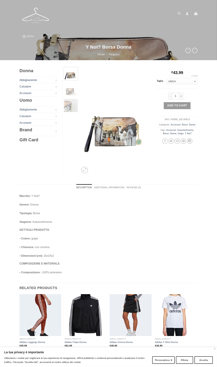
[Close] (214, 349)
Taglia (160, 81)
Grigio (180, 133)
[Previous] (86, 120)
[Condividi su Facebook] (165, 141)
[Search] (179, 13)
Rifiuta (184, 360)
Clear (194, 76)
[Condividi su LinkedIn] (189, 141)
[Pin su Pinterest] (183, 141)
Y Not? (188, 133)
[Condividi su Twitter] (171, 141)
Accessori (176, 124)
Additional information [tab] (109, 187)
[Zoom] (84, 170)
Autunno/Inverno (185, 130)
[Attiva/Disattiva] (56, 80)
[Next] (146, 120)
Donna (192, 124)
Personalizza (162, 360)
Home (101, 54)
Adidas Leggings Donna (32, 342)
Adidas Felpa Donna (75, 342)
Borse (185, 124)
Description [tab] (84, 187)
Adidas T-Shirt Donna (166, 342)
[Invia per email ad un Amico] (177, 141)
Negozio (114, 54)
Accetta (203, 360)
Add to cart (177, 105)
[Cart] (196, 13)
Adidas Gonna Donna (121, 342)
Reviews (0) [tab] (134, 187)
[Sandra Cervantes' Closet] (61, 16)
